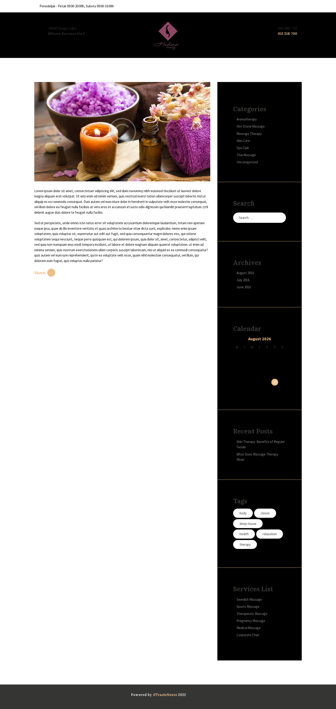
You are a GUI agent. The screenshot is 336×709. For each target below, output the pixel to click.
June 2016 (244, 287)
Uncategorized (247, 162)
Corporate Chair (248, 635)
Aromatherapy (247, 119)
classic (265, 513)
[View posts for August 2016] (237, 339)
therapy (245, 544)
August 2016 (245, 273)
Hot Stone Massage (251, 126)
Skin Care (243, 141)
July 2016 (243, 280)
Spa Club (243, 148)
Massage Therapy (249, 133)
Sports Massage (248, 606)
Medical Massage (249, 628)
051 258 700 (287, 33)
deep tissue (248, 523)
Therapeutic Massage (252, 613)
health (244, 534)
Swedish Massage (249, 599)
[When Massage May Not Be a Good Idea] (122, 131)
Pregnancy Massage (251, 621)
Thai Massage (246, 155)
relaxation (270, 534)
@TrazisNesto (165, 695)
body (243, 513)
